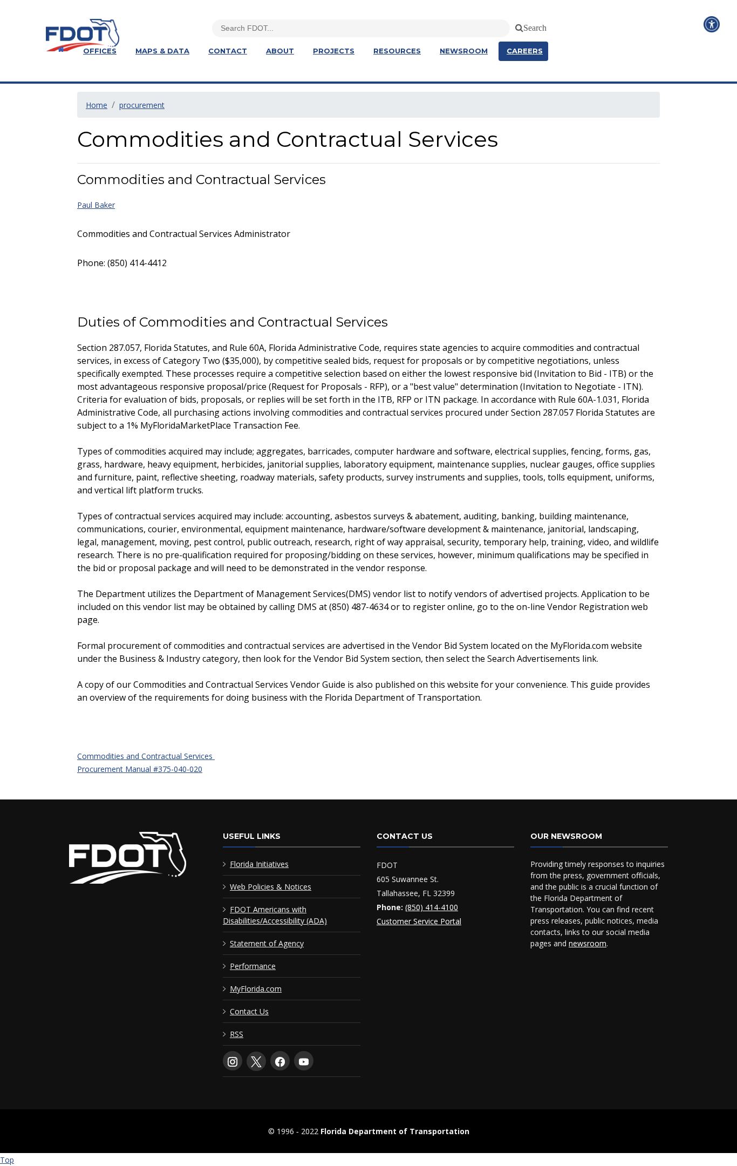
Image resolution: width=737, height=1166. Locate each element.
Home (96, 105)
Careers (525, 50)
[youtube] (303, 1060)
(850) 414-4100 (431, 907)
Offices (100, 50)
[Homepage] (60, 49)
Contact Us (249, 1011)
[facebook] (280, 1060)
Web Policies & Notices (270, 887)
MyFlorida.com (256, 989)
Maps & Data (162, 50)
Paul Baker (96, 205)
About (280, 50)
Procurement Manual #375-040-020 (139, 769)
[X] (256, 1061)
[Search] (517, 26)
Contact (227, 50)
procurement (142, 105)
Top (7, 1160)
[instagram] (232, 1060)
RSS (236, 1034)
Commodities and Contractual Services (146, 756)
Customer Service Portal (419, 921)
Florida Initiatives (259, 864)
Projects (333, 50)
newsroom (587, 943)
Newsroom (464, 50)
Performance (253, 966)
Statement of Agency (267, 943)
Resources (397, 50)
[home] (127, 860)
